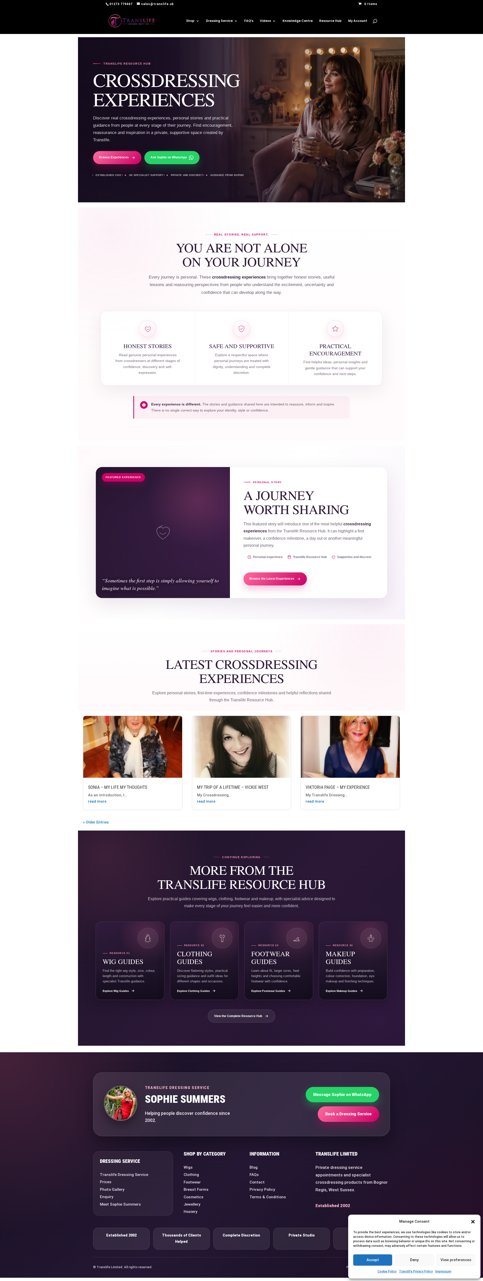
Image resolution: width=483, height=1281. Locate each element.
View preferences (455, 1260)
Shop (190, 21)
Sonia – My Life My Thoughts (117, 787)
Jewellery (192, 1204)
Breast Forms (196, 1189)
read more (97, 801)
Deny (414, 1260)
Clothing (191, 1174)
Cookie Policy (387, 1271)
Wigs (188, 1167)
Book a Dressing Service (348, 1114)
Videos (265, 21)
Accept (373, 1260)
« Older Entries (96, 822)
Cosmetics (194, 1197)
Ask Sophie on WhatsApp (168, 157)
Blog (254, 1167)
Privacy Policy (262, 1189)
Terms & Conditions (268, 1197)
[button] (472, 1221)
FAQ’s (248, 21)
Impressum (443, 1271)
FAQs (254, 1174)
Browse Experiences (114, 157)
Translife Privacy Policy (416, 1271)
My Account (357, 21)
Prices (105, 1182)
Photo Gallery (112, 1189)
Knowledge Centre (298, 21)
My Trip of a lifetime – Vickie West (232, 787)
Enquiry (106, 1197)
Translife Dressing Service (124, 1174)
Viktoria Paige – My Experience (338, 787)
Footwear (192, 1182)
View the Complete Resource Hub (238, 1016)
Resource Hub (330, 21)
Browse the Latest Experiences (271, 578)
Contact (257, 1182)
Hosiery (190, 1211)
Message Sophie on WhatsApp (342, 1094)
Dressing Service (219, 21)
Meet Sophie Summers (120, 1204)
